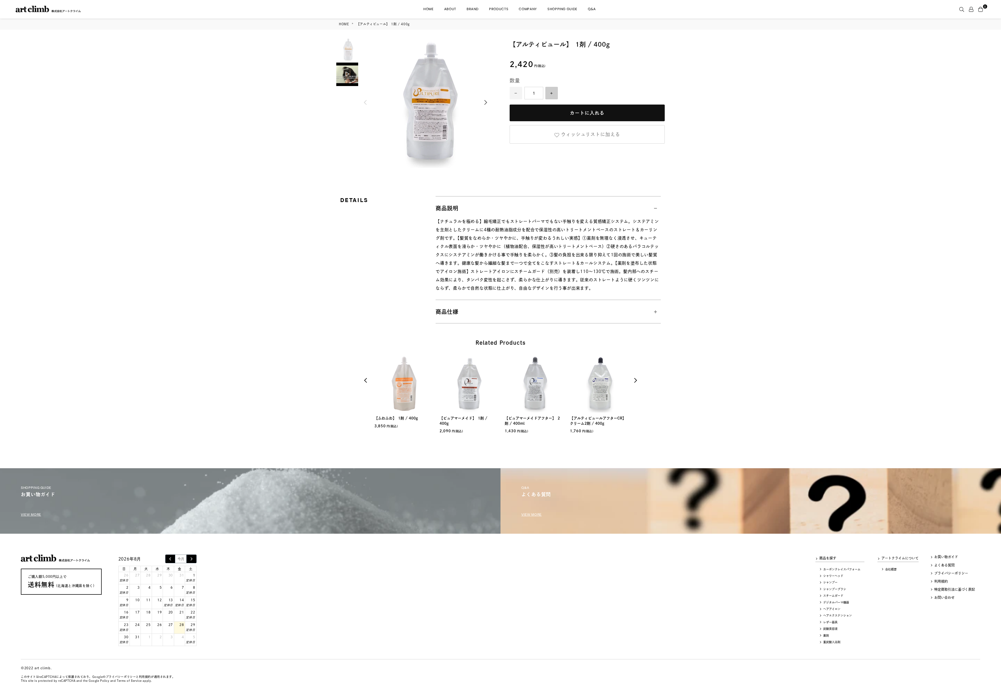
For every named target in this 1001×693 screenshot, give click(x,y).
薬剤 (826, 635)
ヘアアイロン (831, 608)
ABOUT (450, 9)
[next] (191, 559)
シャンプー (830, 582)
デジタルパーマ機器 (836, 602)
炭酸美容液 (830, 628)
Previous (365, 102)
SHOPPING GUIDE (562, 9)
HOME (428, 9)
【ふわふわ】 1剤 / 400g (396, 418)
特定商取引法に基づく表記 (954, 589)
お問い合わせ (944, 597)
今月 (181, 559)
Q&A (592, 9)
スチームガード (833, 595)
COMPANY (528, 9)
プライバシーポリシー (951, 573)
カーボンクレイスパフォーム (841, 569)
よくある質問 (944, 565)
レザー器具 (830, 622)
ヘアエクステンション (837, 615)
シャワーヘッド (833, 575)
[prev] (170, 559)
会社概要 (891, 569)
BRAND (473, 9)
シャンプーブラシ (834, 589)
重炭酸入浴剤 (831, 642)
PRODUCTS (498, 9)
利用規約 (941, 581)
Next (485, 102)
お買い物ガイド (946, 556)
